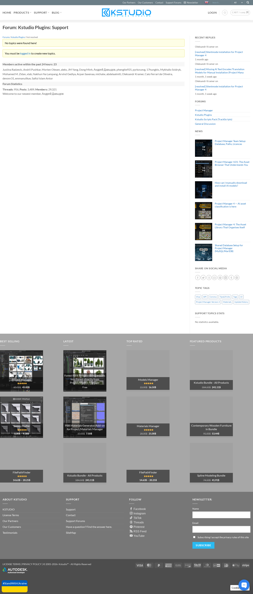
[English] (206, 2)
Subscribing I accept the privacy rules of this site (223, 537)
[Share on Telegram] (237, 277)
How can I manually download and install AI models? (231, 184)
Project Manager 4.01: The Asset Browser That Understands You (232, 163)
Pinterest (139, 526)
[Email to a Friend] (214, 277)
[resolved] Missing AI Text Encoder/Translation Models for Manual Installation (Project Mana (219, 71)
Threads (139, 522)
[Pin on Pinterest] (220, 277)
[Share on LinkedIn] (225, 277)
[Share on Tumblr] (231, 277)
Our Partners (129, 2)
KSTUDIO (9, 509)
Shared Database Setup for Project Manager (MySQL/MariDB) (229, 248)
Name (195, 508)
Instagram (140, 513)
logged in (25, 53)
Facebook (140, 508)
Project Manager (204, 110)
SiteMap (71, 532)
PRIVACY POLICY (31, 564)
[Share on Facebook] (197, 277)
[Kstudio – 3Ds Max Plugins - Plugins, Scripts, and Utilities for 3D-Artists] (126, 12)
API (205, 297)
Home (7, 12)
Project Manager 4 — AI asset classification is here (230, 205)
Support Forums (173, 2)
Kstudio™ (64, 564)
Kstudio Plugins (203, 114)
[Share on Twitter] (203, 277)
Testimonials (10, 532)
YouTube (139, 535)
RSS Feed (140, 531)
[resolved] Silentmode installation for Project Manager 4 (219, 53)
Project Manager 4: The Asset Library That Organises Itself (230, 226)
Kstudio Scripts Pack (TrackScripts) (213, 119)
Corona (213, 297)
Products (21, 12)
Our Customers (145, 2)
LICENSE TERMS (11, 564)
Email (195, 522)
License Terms (11, 515)
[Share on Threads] (209, 277)
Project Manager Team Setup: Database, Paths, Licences (230, 142)
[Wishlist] (225, 12)
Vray (198, 297)
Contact (159, 2)
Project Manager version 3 (208, 302)
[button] (191, 2)
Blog (55, 12)
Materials (227, 302)
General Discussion (205, 123)
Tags (235, 297)
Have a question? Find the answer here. (89, 526)
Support (40, 12)
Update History (241, 302)
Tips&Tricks (225, 297)
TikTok (137, 517)
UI (241, 297)
